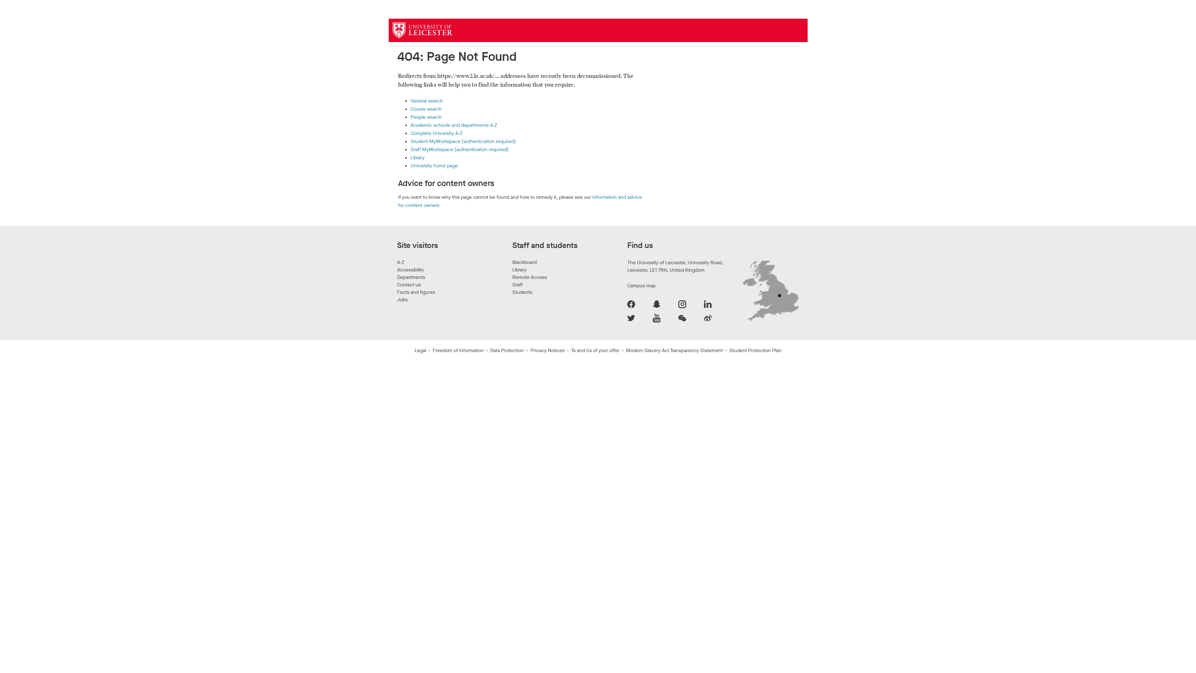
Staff (517, 284)
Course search (426, 109)
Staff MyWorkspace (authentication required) (460, 149)
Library (418, 157)
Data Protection (507, 350)
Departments (411, 277)
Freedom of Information (458, 350)
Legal (420, 350)
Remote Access (529, 277)
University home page (434, 165)
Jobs (402, 299)
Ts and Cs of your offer (595, 350)
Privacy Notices (547, 350)
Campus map (641, 285)
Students (522, 292)
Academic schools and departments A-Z (454, 125)
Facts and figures (416, 292)
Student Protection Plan (755, 350)
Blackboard (524, 262)
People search (426, 117)
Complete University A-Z (437, 133)
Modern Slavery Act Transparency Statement (674, 350)
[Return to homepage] (422, 30)
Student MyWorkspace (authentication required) (463, 141)
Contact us (409, 284)
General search (427, 101)
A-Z (400, 262)
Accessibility (410, 269)
